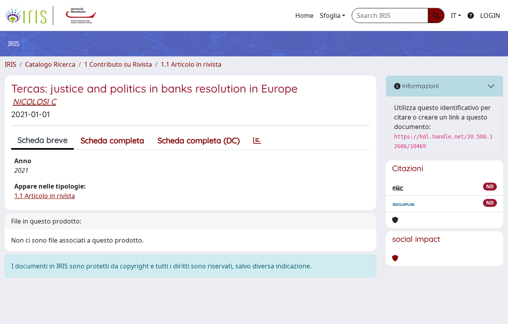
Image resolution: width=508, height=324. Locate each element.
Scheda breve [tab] (42, 140)
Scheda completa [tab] (112, 140)
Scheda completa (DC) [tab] (199, 140)
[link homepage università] (81, 15)
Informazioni (419, 86)
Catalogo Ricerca (50, 64)
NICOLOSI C (34, 101)
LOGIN (490, 15)
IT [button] (453, 15)
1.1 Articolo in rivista (191, 64)
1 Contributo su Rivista (118, 64)
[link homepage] (29, 15)
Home (304, 15)
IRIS (10, 64)
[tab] (257, 140)
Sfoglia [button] (330, 15)
